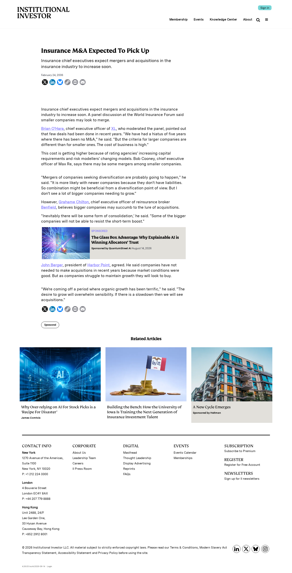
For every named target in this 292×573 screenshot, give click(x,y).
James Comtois (31, 417)
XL (113, 128)
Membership (178, 19)
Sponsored (50, 324)
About (247, 19)
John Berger (52, 265)
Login (49, 566)
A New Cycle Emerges (212, 407)
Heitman (215, 412)
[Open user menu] (267, 18)
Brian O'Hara (52, 128)
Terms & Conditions (184, 547)
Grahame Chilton (74, 202)
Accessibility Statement (74, 553)
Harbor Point (98, 265)
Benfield (48, 207)
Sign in (264, 7)
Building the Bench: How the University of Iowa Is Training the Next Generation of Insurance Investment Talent (144, 412)
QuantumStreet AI (120, 248)
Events (199, 19)
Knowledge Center (223, 19)
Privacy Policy (108, 553)
